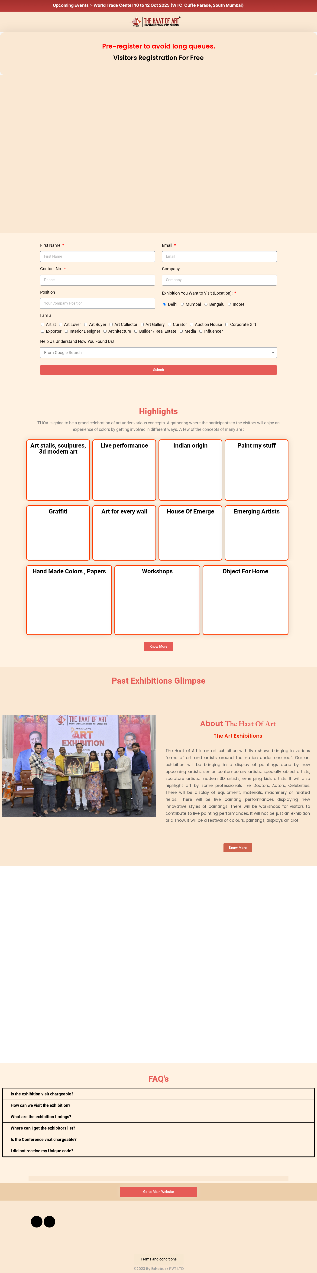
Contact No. (51, 268)
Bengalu (216, 304)
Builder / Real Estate (157, 331)
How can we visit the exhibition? (40, 1105)
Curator (180, 324)
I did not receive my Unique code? (42, 1150)
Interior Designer (85, 331)
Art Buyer (97, 324)
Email (167, 245)
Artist (51, 324)
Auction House (208, 324)
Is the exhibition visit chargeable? (42, 1093)
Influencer (213, 331)
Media (190, 331)
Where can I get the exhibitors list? (43, 1128)
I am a (46, 315)
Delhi (172, 304)
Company (171, 268)
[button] (158, 1094)
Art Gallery (155, 324)
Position (47, 292)
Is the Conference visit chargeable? (44, 1139)
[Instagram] (49, 1222)
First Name (50, 245)
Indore (239, 304)
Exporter (53, 331)
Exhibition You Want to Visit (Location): (197, 293)
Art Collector (125, 324)
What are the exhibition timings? (41, 1116)
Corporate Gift (243, 324)
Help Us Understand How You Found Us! (77, 341)
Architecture (119, 331)
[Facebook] (36, 1222)
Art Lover (72, 324)
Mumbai (193, 304)
